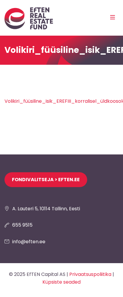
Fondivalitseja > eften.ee (46, 179)
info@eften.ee (28, 241)
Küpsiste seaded (61, 282)
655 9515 (22, 225)
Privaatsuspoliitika (90, 274)
